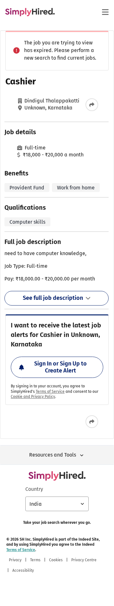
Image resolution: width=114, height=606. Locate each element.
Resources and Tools (52, 455)
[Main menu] (105, 12)
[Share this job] (92, 104)
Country (34, 489)
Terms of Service (50, 391)
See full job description (53, 297)
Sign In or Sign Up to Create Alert (60, 367)
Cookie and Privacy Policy (33, 396)
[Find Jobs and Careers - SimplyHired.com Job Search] (30, 12)
